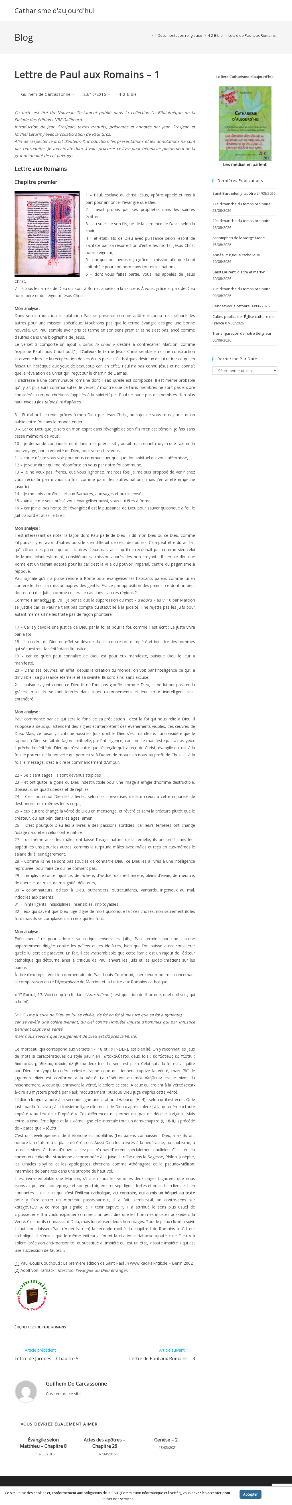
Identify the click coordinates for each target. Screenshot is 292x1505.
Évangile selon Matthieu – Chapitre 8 (43, 1443)
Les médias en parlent (245, 164)
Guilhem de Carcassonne (46, 94)
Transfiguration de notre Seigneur (241, 333)
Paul (46, 1327)
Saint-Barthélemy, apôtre (234, 193)
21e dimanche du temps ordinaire (241, 203)
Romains (58, 1327)
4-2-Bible (128, 94)
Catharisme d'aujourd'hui (55, 10)
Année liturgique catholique (236, 254)
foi (37, 1327)
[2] (48, 600)
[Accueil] (147, 35)
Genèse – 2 (166, 1440)
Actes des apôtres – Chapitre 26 (104, 1443)
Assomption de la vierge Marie (238, 237)
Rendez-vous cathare (231, 305)
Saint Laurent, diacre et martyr (238, 272)
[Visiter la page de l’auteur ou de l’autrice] (26, 1391)
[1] (75, 351)
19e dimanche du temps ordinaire (241, 288)
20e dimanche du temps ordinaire (241, 220)
